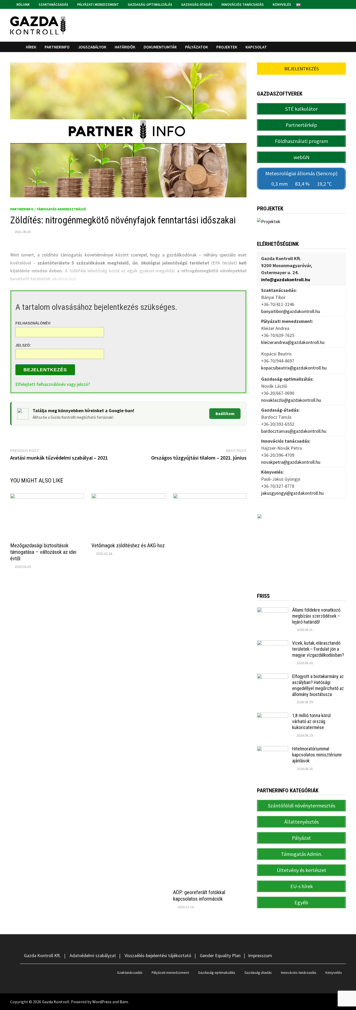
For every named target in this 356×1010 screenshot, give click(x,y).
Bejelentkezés (45, 369)
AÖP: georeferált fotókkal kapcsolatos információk (199, 895)
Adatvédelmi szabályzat (93, 955)
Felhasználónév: (33, 323)
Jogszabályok (92, 46)
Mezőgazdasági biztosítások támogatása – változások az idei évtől (43, 552)
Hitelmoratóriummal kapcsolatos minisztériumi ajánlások (317, 754)
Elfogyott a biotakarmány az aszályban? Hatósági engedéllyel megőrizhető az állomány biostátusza (318, 685)
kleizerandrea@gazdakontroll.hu (292, 342)
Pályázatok (196, 46)
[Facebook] (337, 4)
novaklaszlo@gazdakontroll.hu (291, 400)
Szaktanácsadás (53, 4)
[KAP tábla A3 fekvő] (301, 545)
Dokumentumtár (160, 46)
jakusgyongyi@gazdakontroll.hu (292, 493)
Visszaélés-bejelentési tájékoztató (158, 955)
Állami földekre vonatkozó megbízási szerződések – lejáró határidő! (316, 616)
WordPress (102, 1001)
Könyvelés (281, 4)
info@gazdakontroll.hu (285, 280)
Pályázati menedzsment (97, 4)
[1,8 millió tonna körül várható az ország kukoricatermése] (272, 716)
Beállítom (225, 413)
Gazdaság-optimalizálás (149, 4)
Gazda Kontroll (55, 1001)
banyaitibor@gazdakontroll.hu (290, 311)
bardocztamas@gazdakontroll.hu (293, 431)
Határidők (125, 46)
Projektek (226, 46)
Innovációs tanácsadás (242, 4)
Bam (124, 1001)
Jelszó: (23, 345)
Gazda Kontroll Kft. (42, 955)
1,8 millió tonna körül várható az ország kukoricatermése (311, 721)
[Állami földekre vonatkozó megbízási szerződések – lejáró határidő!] (272, 611)
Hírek (31, 46)
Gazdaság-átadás (196, 4)
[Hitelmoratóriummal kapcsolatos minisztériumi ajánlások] (272, 749)
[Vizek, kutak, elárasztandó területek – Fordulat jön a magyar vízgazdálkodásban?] (272, 644)
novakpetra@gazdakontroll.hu (290, 462)
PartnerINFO (57, 46)
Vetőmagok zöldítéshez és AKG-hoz (128, 545)
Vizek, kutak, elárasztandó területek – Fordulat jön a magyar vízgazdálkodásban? (318, 649)
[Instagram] (343, 4)
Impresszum (260, 955)
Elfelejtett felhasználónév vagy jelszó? (52, 384)
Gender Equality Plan (220, 955)
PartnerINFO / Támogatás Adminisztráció (48, 209)
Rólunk (23, 4)
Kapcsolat (256, 46)
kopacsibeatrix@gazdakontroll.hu (294, 368)
